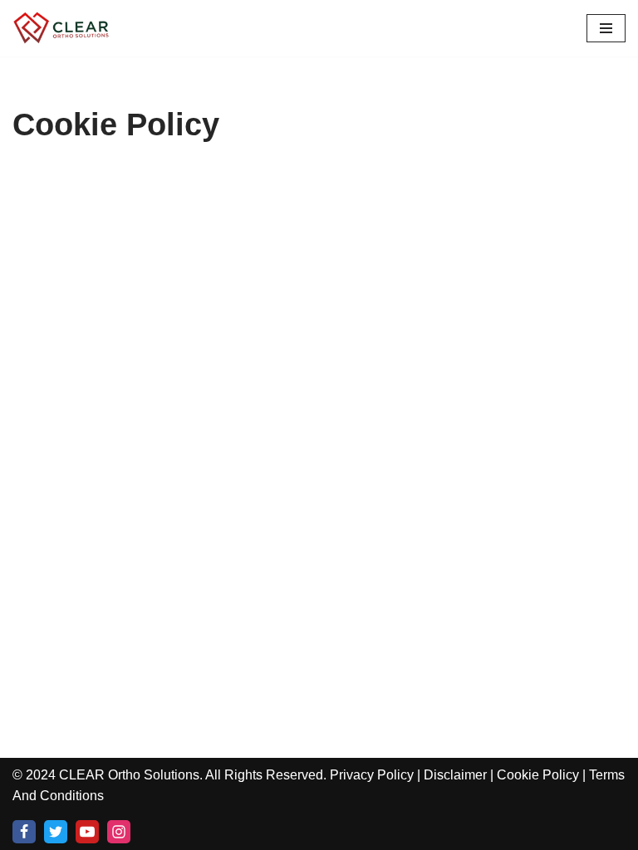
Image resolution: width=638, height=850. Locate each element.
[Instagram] (118, 831)
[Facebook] (24, 831)
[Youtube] (87, 831)
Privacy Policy (372, 775)
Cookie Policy (538, 775)
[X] (55, 831)
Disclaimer (455, 775)
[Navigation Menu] (606, 28)
